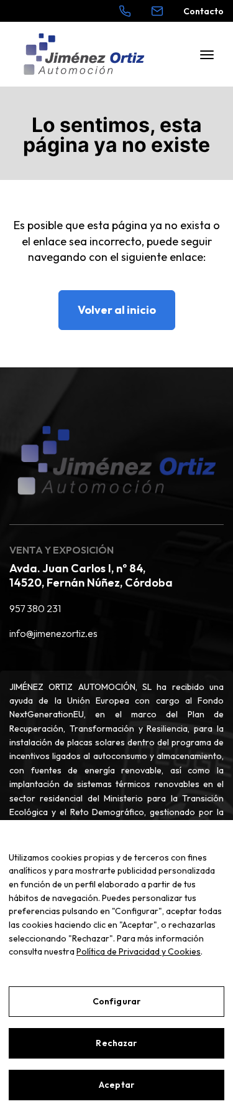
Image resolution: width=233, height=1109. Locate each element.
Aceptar (116, 1084)
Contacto (203, 11)
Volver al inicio (117, 310)
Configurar (116, 1001)
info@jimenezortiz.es (53, 633)
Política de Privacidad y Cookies (138, 951)
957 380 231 (35, 608)
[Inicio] (84, 55)
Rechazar (116, 1043)
